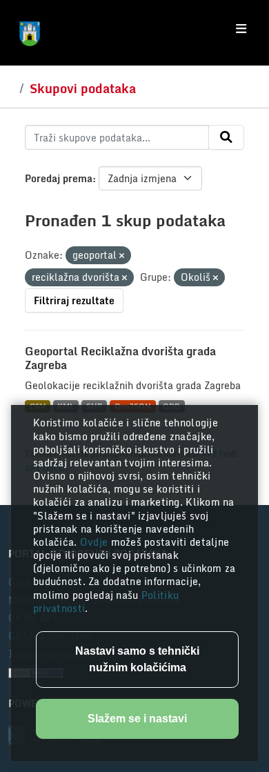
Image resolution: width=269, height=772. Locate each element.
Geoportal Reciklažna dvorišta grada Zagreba (120, 358)
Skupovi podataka (83, 88)
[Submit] (226, 137)
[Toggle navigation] (241, 29)
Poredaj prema (58, 178)
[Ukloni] (121, 256)
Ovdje (95, 542)
